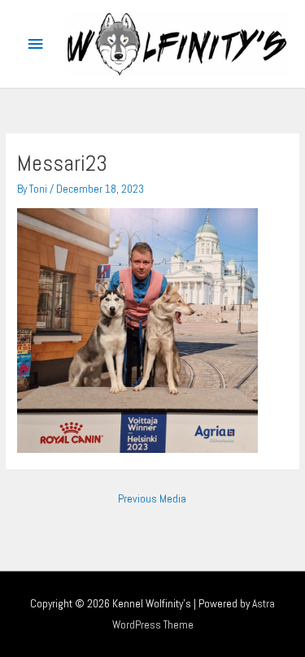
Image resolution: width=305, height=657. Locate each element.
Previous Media (152, 499)
